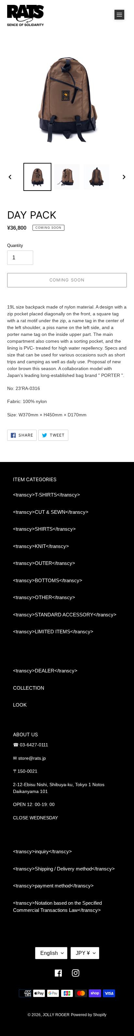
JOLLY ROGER (56, 1015)
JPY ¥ (83, 953)
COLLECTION (28, 688)
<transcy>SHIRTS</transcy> (44, 529)
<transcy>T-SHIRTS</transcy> (46, 494)
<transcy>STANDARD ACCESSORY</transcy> (64, 614)
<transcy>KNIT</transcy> (41, 546)
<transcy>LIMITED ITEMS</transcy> (53, 631)
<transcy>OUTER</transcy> (44, 563)
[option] (37, 177)
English (49, 953)
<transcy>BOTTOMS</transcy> (47, 580)
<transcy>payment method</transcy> (53, 885)
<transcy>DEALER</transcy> (45, 670)
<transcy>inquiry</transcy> (42, 851)
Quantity (15, 245)
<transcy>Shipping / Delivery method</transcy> (64, 868)
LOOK (20, 705)
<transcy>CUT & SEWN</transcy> (50, 512)
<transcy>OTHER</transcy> (44, 597)
